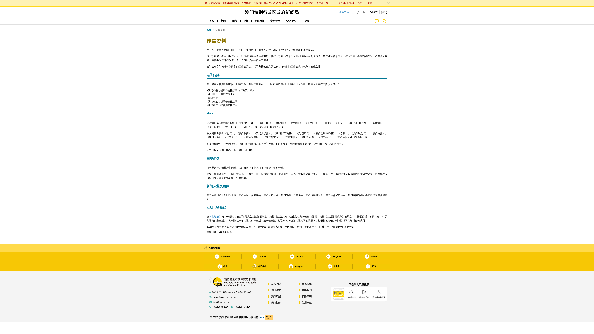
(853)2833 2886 (220, 307)
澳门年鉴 (276, 296)
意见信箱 (307, 284)
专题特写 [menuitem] (275, 20)
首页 (209, 30)
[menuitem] (223, 21)
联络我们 (307, 290)
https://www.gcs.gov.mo (224, 297)
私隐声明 (307, 296)
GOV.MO (276, 284)
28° (375, 12)
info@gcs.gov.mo (221, 302)
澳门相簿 (276, 302)
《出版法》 (215, 216)
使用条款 (307, 302)
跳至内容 (344, 12)
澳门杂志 (276, 290)
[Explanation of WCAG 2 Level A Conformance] (266, 317)
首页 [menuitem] (211, 20)
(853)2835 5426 (242, 307)
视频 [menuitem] (245, 20)
